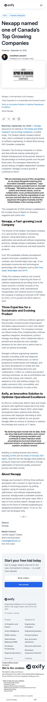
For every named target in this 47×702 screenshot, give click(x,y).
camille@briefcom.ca (11, 541)
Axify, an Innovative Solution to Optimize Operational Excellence (22, 105)
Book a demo (23, 578)
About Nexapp (7, 111)
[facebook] (14, 119)
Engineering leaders (33, 631)
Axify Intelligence (12, 631)
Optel (4, 270)
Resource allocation (33, 646)
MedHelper (13, 270)
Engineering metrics (13, 653)
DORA (13, 456)
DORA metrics (10, 635)
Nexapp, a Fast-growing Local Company (18, 96)
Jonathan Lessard (18, 56)
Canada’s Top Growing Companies (17, 132)
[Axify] (9, 5)
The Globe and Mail (33, 129)
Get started (23, 584)
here (23, 215)
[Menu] (41, 5)
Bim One (39, 267)
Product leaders (31, 635)
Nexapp (37, 126)
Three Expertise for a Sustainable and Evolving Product (23, 100)
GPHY (25, 270)
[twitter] (9, 119)
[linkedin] (19, 119)
